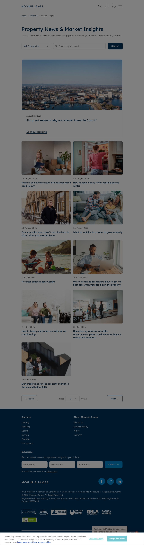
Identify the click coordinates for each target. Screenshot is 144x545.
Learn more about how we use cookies (33, 542)
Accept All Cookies (117, 538)
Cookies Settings (96, 538)
